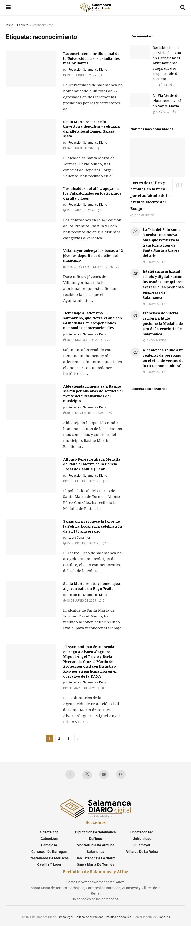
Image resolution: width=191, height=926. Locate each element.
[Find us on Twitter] (87, 774)
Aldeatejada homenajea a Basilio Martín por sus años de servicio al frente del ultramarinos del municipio (93, 393)
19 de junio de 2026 (81, 75)
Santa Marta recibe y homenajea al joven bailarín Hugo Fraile (91, 586)
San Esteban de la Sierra (96, 858)
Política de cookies (118, 917)
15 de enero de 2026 (97, 267)
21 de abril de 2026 (80, 210)
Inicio (9, 25)
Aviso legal (65, 917)
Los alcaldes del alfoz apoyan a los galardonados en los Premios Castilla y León (92, 193)
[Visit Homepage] (95, 7)
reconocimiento (42, 25)
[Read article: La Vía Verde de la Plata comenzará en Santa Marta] (140, 100)
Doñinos (95, 839)
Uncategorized (141, 832)
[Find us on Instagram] (121, 774)
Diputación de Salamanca (95, 832)
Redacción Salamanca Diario (87, 69)
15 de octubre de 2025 (83, 543)
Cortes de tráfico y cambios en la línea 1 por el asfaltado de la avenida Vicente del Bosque (149, 195)
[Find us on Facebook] (70, 774)
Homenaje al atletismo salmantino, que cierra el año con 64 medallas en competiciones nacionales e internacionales (92, 320)
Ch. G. (72, 267)
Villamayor (141, 845)
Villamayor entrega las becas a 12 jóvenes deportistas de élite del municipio (93, 255)
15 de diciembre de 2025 (84, 340)
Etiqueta (22, 25)
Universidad (142, 839)
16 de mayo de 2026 (80, 148)
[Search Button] (182, 7)
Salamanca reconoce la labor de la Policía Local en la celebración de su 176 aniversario (92, 526)
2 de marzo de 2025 (81, 688)
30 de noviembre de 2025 (85, 413)
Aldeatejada (49, 832)
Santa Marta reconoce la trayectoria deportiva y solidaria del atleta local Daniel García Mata (91, 129)
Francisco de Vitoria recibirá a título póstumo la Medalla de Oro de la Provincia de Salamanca (163, 323)
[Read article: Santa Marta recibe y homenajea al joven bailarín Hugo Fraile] (31, 599)
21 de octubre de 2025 (83, 481)
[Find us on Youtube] (104, 774)
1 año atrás (164, 85)
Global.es (163, 917)
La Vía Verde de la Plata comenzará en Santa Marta (168, 100)
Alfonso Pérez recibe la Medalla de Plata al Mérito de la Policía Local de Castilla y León (91, 464)
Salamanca (95, 852)
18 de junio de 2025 (81, 600)
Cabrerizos (49, 839)
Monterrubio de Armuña (95, 845)
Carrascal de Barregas (49, 852)
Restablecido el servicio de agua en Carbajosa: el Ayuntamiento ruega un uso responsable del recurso (167, 63)
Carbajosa (49, 845)
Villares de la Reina (142, 852)
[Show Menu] (8, 7)
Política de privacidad (89, 917)
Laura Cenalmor (79, 537)
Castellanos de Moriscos (49, 858)
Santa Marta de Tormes (95, 864)
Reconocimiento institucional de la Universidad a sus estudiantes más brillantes (91, 58)
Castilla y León (49, 864)
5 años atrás (165, 112)
